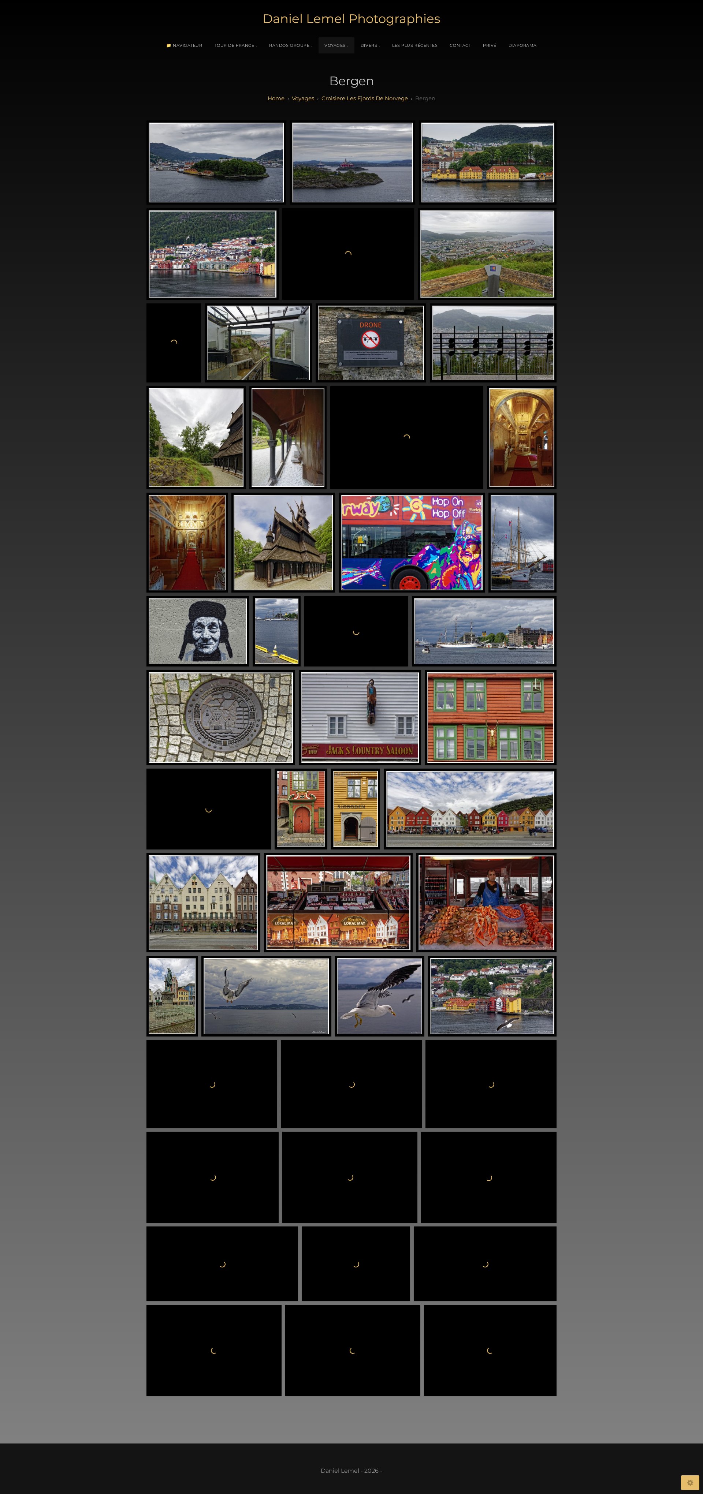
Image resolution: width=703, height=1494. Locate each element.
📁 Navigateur (184, 45)
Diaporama (523, 45)
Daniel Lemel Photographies (351, 18)
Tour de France (234, 45)
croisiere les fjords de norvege (364, 98)
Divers (369, 45)
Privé (489, 45)
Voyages (335, 45)
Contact (460, 45)
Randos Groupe (289, 45)
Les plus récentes (415, 45)
